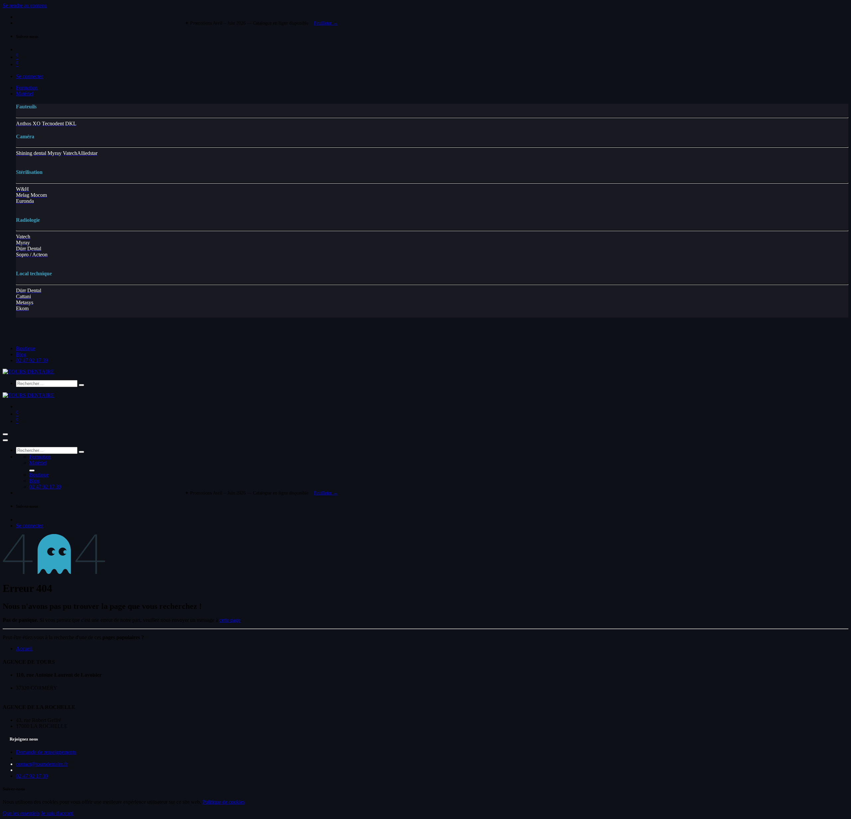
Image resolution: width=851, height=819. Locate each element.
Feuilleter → (326, 23)
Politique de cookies (223, 802)
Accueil (24, 648)
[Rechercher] (81, 385)
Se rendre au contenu (25, 5)
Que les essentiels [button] (21, 813)
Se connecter (29, 76)
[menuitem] (27, 87)
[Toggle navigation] (5, 434)
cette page (229, 620)
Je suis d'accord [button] (57, 813)
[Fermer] (5, 440)
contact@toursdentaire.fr (41, 764)
